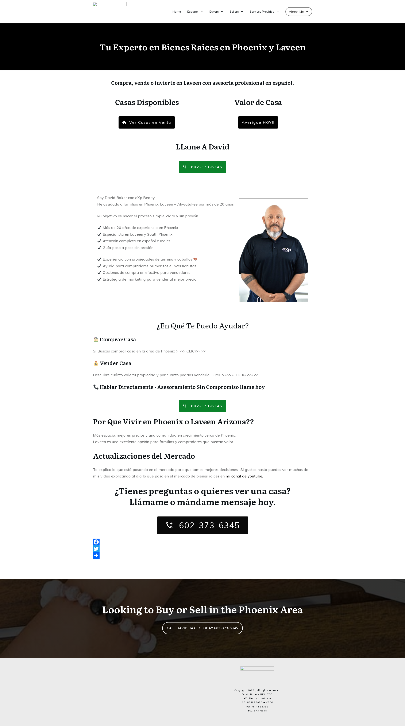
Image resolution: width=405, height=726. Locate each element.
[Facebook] (202, 542)
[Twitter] (202, 548)
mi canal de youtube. (244, 476)
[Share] (202, 555)
